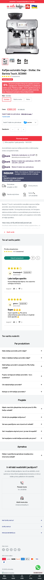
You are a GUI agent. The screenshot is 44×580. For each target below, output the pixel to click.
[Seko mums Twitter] (7, 549)
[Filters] (33, 258)
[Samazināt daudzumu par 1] (13, 129)
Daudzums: (5, 129)
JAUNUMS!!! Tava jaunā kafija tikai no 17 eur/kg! (22, 1)
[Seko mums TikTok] (19, 549)
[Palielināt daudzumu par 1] (23, 129)
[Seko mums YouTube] (15, 549)
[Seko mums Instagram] (11, 549)
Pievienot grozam (22, 138)
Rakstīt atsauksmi (17, 258)
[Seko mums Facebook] (3, 549)
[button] (6, 76)
